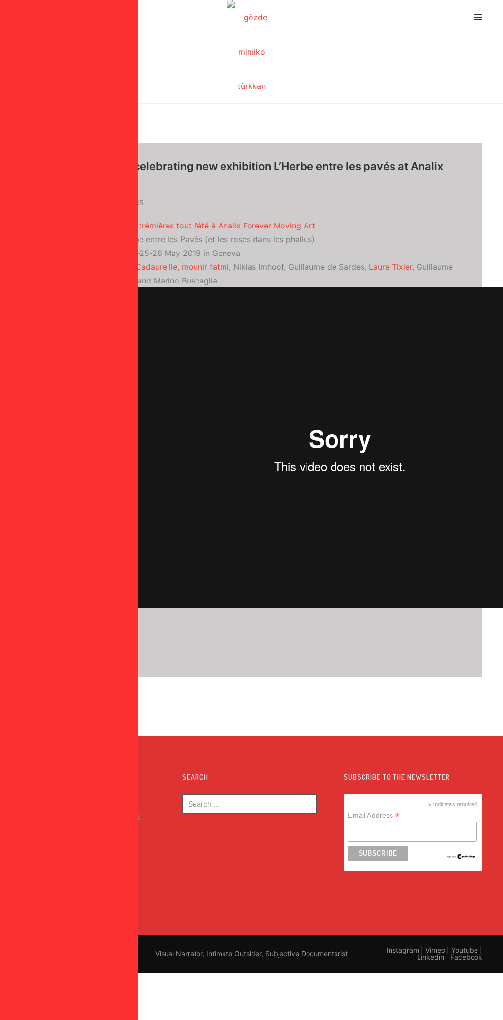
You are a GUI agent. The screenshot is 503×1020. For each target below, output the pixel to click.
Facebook (466, 957)
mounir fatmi (205, 267)
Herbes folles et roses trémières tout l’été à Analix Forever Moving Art (185, 225)
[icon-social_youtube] (442, 19)
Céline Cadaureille (143, 267)
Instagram (403, 950)
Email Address (373, 815)
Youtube (464, 950)
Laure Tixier (390, 267)
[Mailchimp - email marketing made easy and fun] (461, 856)
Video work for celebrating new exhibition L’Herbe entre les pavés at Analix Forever (249, 174)
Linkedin (430, 957)
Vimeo (435, 950)
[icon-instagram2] (393, 19)
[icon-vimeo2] (419, 19)
